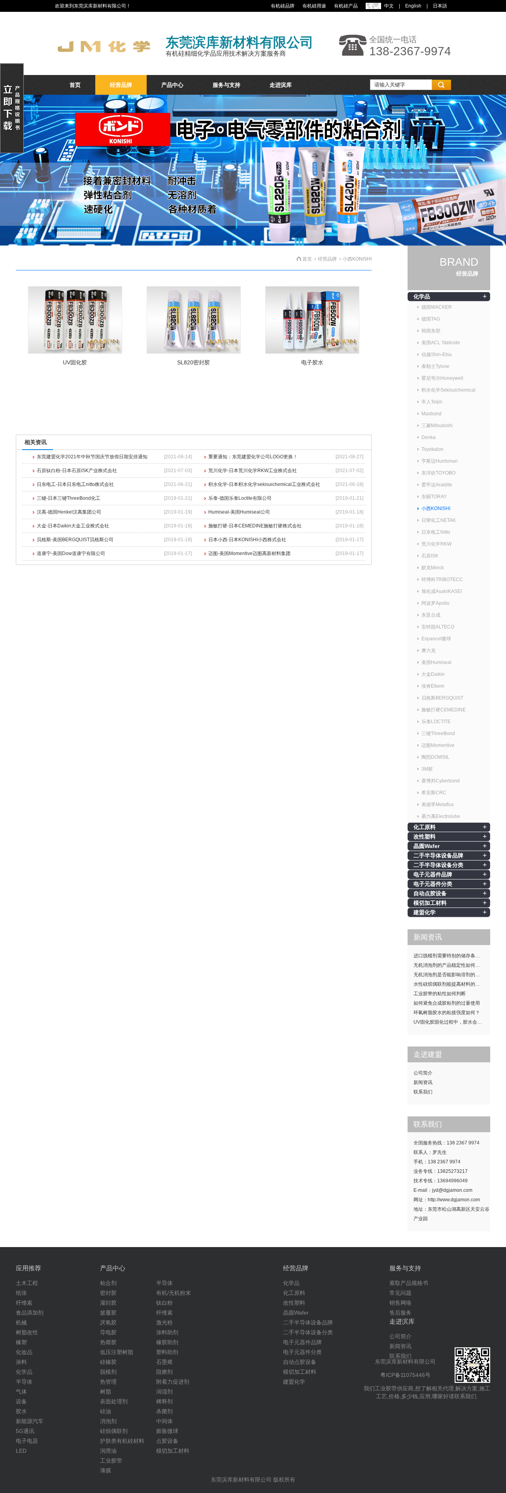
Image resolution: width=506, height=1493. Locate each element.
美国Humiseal (436, 662)
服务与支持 (226, 85)
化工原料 (424, 827)
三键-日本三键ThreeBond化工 (68, 498)
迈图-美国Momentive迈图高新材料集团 (249, 553)
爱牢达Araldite (436, 485)
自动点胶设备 (430, 893)
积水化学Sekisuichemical (448, 390)
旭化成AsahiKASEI (441, 591)
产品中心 (172, 85)
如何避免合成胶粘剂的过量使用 (446, 1003)
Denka (428, 437)
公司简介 (422, 1073)
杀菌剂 (164, 1411)
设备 (21, 1401)
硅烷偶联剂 (114, 1431)
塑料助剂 (167, 1352)
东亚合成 (430, 615)
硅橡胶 (108, 1362)
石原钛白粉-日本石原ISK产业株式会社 (77, 470)
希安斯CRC (433, 792)
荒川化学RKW (436, 544)
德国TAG (430, 319)
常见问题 (400, 1293)
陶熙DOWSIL (435, 757)
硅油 (105, 1411)
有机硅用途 (314, 6)
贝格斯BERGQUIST (442, 698)
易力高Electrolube (440, 816)
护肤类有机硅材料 (122, 1441)
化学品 (421, 296)
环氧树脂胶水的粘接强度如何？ (446, 1012)
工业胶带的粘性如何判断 (439, 993)
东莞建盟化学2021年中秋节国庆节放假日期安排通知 (92, 457)
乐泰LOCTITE (436, 721)
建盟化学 (424, 912)
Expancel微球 (436, 638)
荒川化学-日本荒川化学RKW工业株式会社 (252, 470)
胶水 (21, 1411)
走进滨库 (281, 85)
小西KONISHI (435, 508)
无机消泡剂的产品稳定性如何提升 (449, 965)
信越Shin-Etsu (436, 354)
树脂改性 (27, 1332)
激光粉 (164, 1322)
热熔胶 (108, 1342)
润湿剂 (164, 1391)
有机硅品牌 (283, 6)
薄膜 (105, 1470)
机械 (21, 1322)
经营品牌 (121, 85)
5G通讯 (25, 1431)
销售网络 (400, 1303)
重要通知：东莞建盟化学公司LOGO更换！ (253, 457)
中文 (389, 6)
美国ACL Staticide (440, 342)
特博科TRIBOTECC (442, 579)
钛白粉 (164, 1303)
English (413, 6)
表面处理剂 (114, 1401)
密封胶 (108, 1293)
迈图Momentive (438, 745)
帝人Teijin (431, 402)
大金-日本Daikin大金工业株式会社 (73, 526)
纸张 (21, 1293)
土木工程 (27, 1283)
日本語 (440, 6)
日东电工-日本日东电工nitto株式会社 (75, 484)
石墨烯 (164, 1362)
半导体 (24, 1382)
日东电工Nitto (435, 532)
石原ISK (429, 556)
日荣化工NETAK (438, 520)
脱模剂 (108, 1372)
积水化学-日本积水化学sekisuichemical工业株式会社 (264, 484)
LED (21, 1451)
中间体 (164, 1421)
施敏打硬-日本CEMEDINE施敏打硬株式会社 (255, 526)
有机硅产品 (346, 6)
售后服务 (400, 1312)
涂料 (21, 1362)
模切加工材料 (430, 903)
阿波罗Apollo (435, 603)
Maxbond (431, 413)
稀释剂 (164, 1401)
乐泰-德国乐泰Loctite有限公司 (240, 498)
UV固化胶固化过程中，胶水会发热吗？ (451, 1022)
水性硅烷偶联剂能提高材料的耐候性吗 (451, 984)
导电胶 (108, 1332)
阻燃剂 (164, 1372)
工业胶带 (111, 1460)
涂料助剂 (167, 1332)
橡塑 (21, 1342)
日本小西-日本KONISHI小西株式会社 (247, 539)
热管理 (108, 1382)
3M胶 (427, 769)
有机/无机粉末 (173, 1293)
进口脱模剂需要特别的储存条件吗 (449, 955)
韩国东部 (430, 331)
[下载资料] (12, 151)
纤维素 (24, 1303)
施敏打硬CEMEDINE (443, 710)
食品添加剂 (29, 1312)
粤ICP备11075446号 (405, 1375)
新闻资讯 (422, 1082)
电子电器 (27, 1441)
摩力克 (428, 650)
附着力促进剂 (172, 1382)
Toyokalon (432, 449)
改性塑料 (424, 836)
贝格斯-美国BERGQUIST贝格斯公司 (75, 539)
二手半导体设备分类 (438, 865)
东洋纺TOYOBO (438, 473)
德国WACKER (436, 307)
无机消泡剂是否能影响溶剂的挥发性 (451, 974)
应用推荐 (28, 1268)
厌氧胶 (108, 1322)
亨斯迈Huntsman (439, 461)
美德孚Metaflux (437, 804)
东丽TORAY (434, 496)
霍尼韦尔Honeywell (442, 378)
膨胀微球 (167, 1431)
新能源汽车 (29, 1421)
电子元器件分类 (432, 884)
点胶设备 (167, 1441)
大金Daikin (433, 674)
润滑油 (108, 1451)
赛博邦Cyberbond (440, 781)
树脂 (105, 1391)
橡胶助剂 (167, 1342)
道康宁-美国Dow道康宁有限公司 (71, 553)
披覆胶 (108, 1312)
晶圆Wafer (426, 846)
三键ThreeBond (438, 733)
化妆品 (24, 1352)
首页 (75, 85)
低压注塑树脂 (116, 1352)
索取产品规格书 (408, 1283)
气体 (21, 1391)
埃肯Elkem (432, 686)
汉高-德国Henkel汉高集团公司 (69, 512)
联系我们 (422, 1092)
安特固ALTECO (437, 627)
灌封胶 (108, 1303)
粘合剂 (108, 1283)
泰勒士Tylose (435, 366)
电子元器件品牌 (432, 874)
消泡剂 (108, 1421)
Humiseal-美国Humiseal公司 (239, 512)
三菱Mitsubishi (437, 425)
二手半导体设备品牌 (438, 855)
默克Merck (432, 567)
